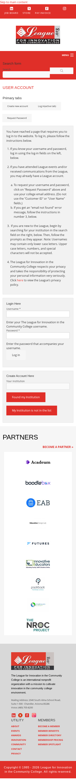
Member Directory (49, 735)
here (20, 280)
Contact (16, 749)
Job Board (11, 13)
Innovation (18, 739)
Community (18, 744)
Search (7, 69)
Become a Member (49, 726)
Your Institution (15, 381)
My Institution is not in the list (31, 410)
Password (13, 330)
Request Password (17, 118)
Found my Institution (26, 397)
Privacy (16, 753)
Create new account (17, 106)
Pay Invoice (43, 13)
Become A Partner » (58, 447)
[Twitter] (29, 8)
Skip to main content (14, 2)
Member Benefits (48, 730)
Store (27, 13)
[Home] (38, 34)
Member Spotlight (49, 744)
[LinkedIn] (11, 8)
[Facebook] (47, 8)
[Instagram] (64, 8)
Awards (16, 735)
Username (13, 309)
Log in (47, 106)
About (15, 726)
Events (15, 730)
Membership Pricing (50, 739)
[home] (32, 661)
